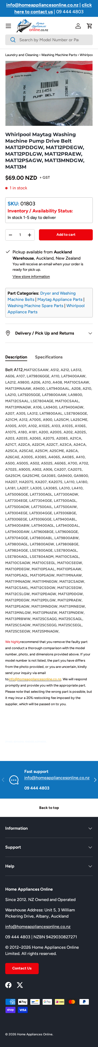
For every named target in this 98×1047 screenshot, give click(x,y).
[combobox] (49, 39)
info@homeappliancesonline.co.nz (57, 777)
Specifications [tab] (48, 357)
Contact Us (22, 968)
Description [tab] (16, 357)
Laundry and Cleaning (21, 55)
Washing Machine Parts (59, 55)
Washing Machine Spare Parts (35, 305)
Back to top (49, 808)
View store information (31, 276)
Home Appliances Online (35, 1034)
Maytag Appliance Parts (59, 299)
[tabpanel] (49, 555)
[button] (89, 26)
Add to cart (66, 234)
